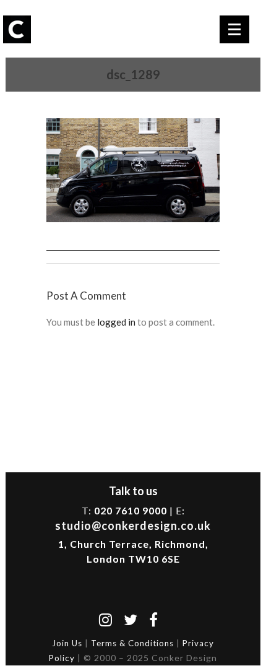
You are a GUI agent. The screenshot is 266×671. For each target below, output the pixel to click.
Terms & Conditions (132, 643)
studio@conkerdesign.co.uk (133, 525)
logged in (116, 321)
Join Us (67, 643)
